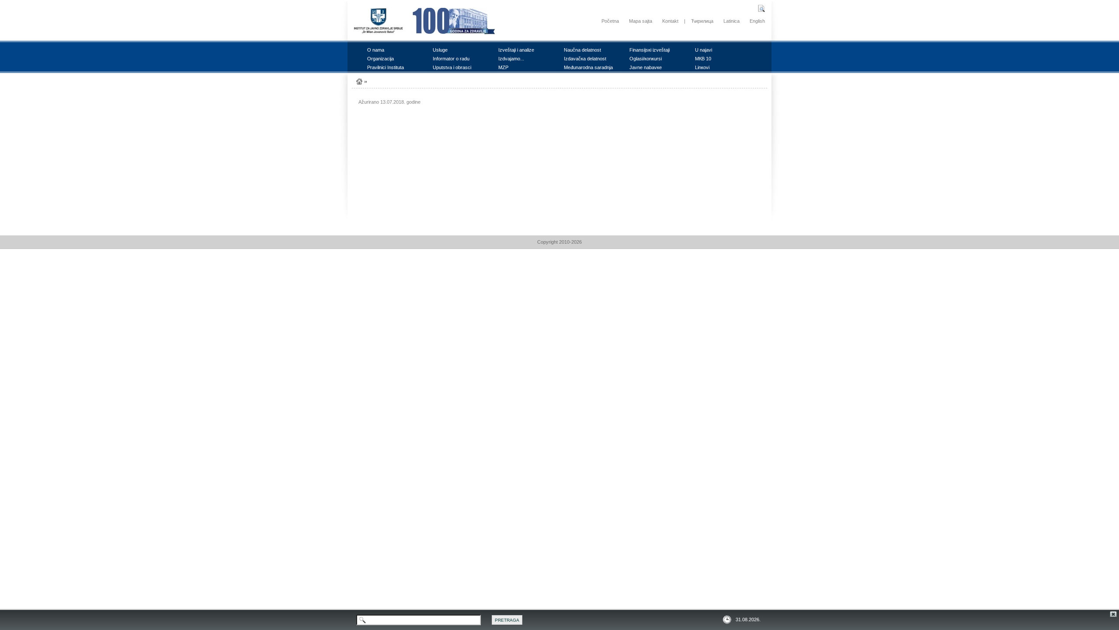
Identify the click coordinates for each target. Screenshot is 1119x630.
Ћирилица (702, 21)
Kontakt (670, 21)
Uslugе (440, 49)
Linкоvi (702, 67)
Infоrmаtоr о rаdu (451, 58)
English (757, 21)
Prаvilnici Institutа (385, 67)
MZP (503, 67)
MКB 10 (703, 58)
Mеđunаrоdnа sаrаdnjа (588, 67)
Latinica (731, 21)
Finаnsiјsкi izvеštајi (649, 49)
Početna (610, 21)
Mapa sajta (640, 21)
